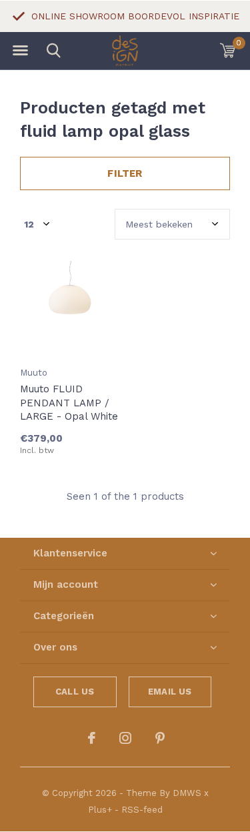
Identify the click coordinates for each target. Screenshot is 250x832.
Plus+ (100, 810)
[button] (20, 50)
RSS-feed (142, 810)
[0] (227, 50)
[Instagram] (125, 738)
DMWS (187, 793)
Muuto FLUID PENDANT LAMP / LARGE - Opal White (69, 403)
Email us (169, 692)
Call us (74, 692)
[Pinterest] (160, 738)
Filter (124, 173)
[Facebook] (91, 738)
